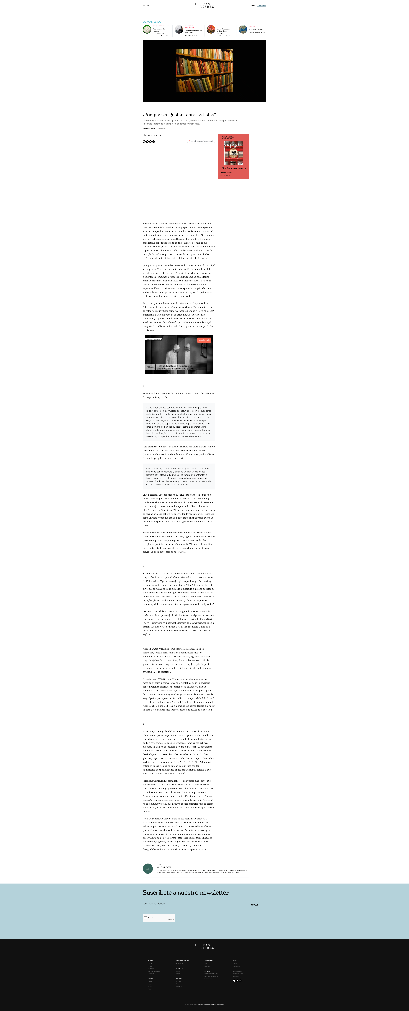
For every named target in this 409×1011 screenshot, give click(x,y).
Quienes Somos (237, 971)
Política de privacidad (218, 1005)
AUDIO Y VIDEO (209, 961)
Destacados (208, 979)
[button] (144, 5)
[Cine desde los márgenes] (233, 154)
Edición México (226, 172)
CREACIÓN (179, 968)
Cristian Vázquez (165, 867)
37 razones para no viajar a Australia (194, 311)
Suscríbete (225, 175)
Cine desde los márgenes (234, 168)
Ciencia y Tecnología (161, 26)
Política (252, 26)
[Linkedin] (150, 141)
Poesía (178, 971)
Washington (189, 28)
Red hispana (189, 26)
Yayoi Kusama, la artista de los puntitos (223, 31)
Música (150, 986)
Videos (206, 963)
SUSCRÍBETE (262, 5)
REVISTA (207, 971)
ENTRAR (252, 5)
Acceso (235, 963)
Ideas (177, 984)
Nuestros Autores (238, 974)
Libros (150, 984)
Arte (218, 26)
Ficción (178, 974)
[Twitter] (147, 141)
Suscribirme (236, 966)
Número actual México (211, 974)
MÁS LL (235, 961)
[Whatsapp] (153, 141)
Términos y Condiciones (204, 1005)
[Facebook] (144, 141)
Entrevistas (179, 963)
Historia (178, 981)
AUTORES (233, 880)
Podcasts (207, 966)
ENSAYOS (179, 979)
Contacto (235, 976)
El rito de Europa (256, 29)
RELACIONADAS (171, 880)
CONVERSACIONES (182, 961)
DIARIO (150, 961)
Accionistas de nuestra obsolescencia (159, 31)
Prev (221, 156)
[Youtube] (240, 980)
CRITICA (150, 979)
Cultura (146, 111)
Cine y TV (150, 981)
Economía (151, 969)
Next (246, 156)
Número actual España (211, 976)
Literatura (151, 974)
